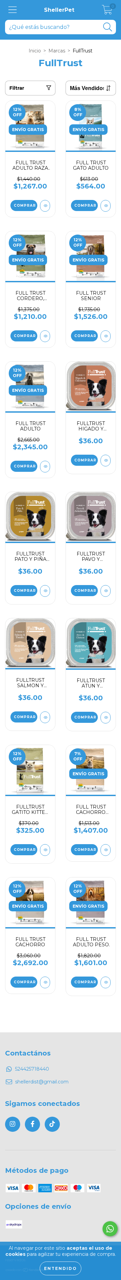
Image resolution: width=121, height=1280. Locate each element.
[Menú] (12, 10)
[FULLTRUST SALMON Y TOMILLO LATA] (45, 717)
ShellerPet (59, 10)
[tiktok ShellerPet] (52, 1124)
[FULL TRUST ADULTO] (45, 466)
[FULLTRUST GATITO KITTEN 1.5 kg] (45, 850)
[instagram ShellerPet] (12, 1124)
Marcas (56, 51)
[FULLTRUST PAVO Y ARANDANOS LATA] (105, 591)
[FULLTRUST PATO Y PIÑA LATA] (45, 591)
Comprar (25, 205)
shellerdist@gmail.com (42, 1082)
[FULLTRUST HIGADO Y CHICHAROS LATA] (105, 460)
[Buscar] (107, 27)
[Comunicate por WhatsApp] (110, 1228)
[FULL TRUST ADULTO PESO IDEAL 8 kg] (105, 982)
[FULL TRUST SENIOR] (105, 336)
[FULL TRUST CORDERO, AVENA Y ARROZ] (45, 336)
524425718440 (32, 1069)
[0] (107, 12)
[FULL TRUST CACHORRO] (45, 982)
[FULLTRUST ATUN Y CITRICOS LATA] (105, 718)
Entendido (60, 1268)
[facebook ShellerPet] (32, 1124)
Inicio (35, 51)
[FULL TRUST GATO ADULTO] (105, 206)
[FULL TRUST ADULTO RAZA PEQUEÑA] (45, 206)
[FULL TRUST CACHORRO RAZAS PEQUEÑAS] (105, 850)
